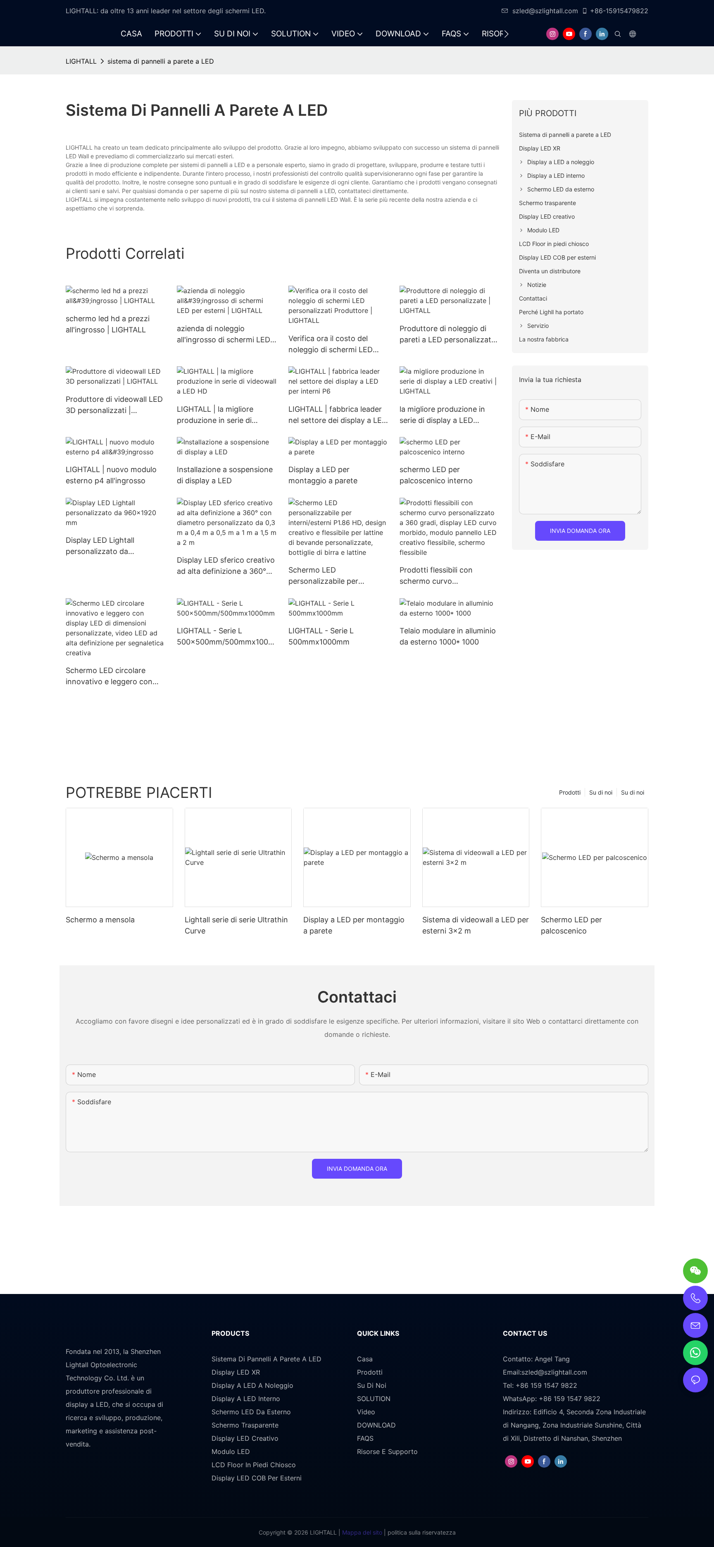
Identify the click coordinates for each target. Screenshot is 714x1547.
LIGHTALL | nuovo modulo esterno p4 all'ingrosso (111, 475)
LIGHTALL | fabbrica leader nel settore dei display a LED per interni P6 (337, 415)
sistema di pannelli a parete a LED (160, 61)
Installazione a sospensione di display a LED (225, 475)
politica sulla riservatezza (421, 1532)
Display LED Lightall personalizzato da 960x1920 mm (100, 546)
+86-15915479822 (619, 11)
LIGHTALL (81, 61)
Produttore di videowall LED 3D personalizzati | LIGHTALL (114, 405)
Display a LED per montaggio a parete (322, 475)
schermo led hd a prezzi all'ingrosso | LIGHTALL (108, 324)
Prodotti (570, 792)
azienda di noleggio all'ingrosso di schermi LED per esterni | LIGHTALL (223, 334)
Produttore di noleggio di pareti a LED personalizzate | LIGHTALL (447, 334)
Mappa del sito (361, 1532)
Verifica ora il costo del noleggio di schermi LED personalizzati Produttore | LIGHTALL (335, 344)
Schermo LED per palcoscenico (571, 925)
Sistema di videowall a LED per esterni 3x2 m (475, 925)
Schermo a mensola (100, 919)
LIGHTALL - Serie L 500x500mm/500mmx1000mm (225, 636)
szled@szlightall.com (545, 11)
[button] (506, 34)
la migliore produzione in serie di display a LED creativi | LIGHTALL (442, 415)
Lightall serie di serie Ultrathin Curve (236, 925)
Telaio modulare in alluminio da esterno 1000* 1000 (448, 636)
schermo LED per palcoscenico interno (436, 475)
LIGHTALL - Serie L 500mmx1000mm (321, 636)
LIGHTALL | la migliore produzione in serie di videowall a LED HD (215, 415)
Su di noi (632, 792)
